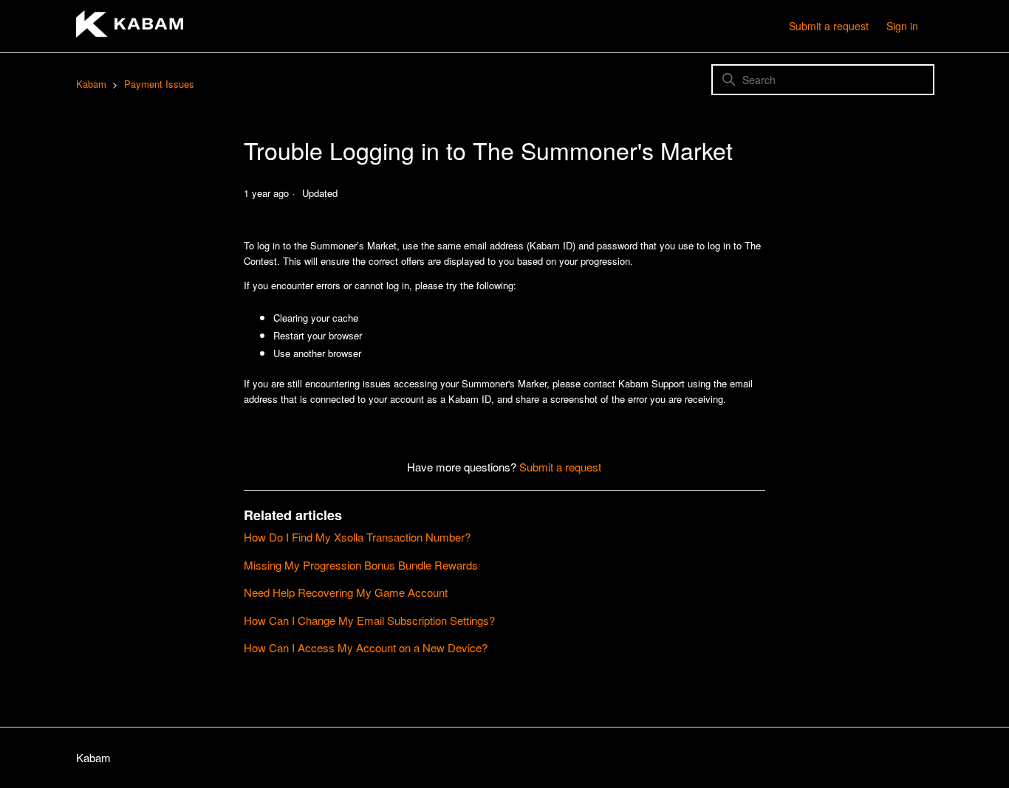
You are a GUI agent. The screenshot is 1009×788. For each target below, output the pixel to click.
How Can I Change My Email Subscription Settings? (369, 620)
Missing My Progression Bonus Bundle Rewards (361, 565)
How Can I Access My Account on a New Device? (366, 647)
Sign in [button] (902, 25)
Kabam (91, 84)
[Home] (129, 33)
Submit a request (829, 25)
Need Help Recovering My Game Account (346, 592)
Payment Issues (159, 84)
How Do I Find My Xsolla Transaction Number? (357, 537)
